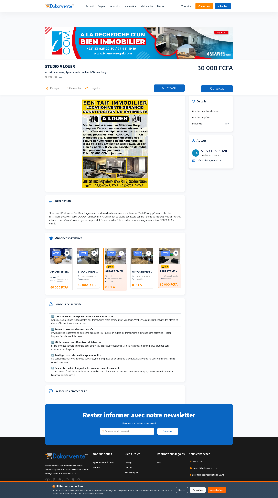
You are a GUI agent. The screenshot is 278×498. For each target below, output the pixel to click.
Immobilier (130, 6)
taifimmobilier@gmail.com (209, 160)
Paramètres (198, 490)
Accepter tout (216, 490)
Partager (54, 88)
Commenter (75, 88)
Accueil (90, 6)
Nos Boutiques (131, 472)
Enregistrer (95, 88)
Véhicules (115, 6)
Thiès (162, 279)
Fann (80, 279)
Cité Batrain (53, 279)
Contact (128, 467)
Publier (224, 6)
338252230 (198, 461)
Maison (161, 6)
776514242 (171, 88)
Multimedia (147, 6)
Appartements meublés (78, 72)
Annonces (59, 72)
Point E (107, 280)
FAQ (159, 462)
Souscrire (167, 431)
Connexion (204, 6)
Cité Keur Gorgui (99, 72)
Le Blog (128, 462)
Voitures (97, 467)
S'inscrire (186, 6)
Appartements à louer (103, 462)
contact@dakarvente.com (205, 468)
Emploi (101, 6)
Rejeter (182, 490)
